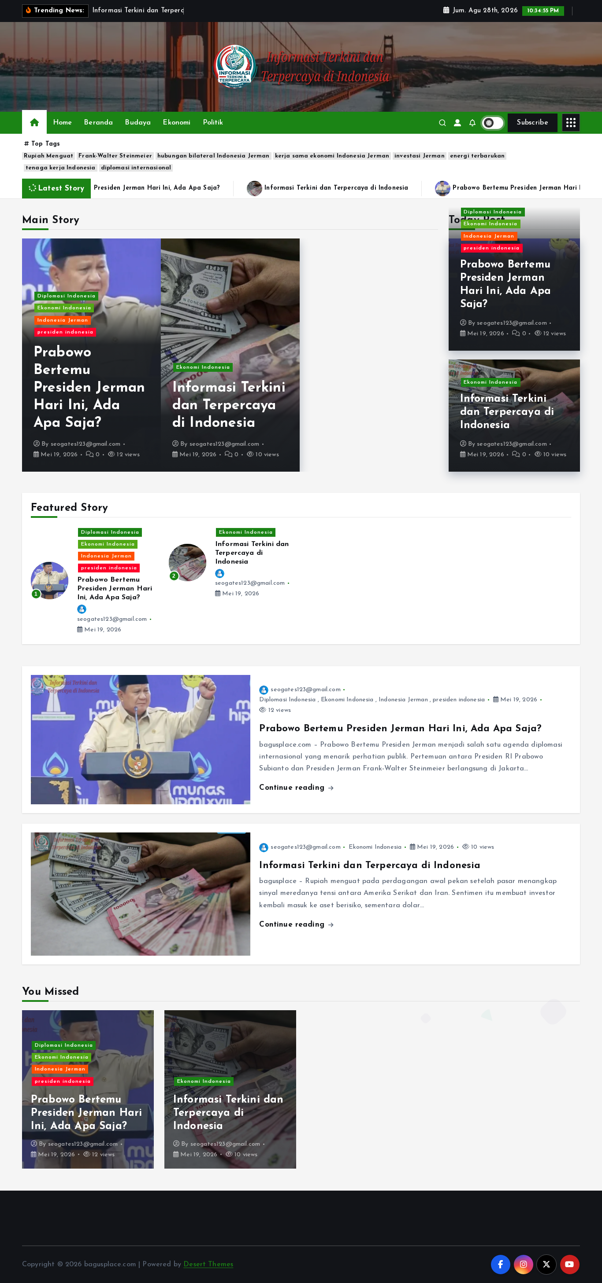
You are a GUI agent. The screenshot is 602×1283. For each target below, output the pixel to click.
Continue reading (293, 788)
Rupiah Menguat (48, 156)
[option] (91, 355)
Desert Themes (208, 1264)
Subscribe (532, 122)
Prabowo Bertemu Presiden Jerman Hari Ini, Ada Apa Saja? (89, 388)
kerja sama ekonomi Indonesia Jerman (332, 156)
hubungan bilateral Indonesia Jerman (213, 156)
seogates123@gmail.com (85, 444)
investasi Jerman (419, 156)
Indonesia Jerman (62, 320)
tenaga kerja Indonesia (61, 168)
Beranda (98, 122)
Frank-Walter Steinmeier (115, 156)
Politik (213, 122)
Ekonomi (176, 122)
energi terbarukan (477, 156)
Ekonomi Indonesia (64, 308)
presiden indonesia (65, 332)
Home (62, 122)
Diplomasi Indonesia (66, 296)
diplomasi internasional (136, 168)
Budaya (138, 122)
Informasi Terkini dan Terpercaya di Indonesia (311, 188)
